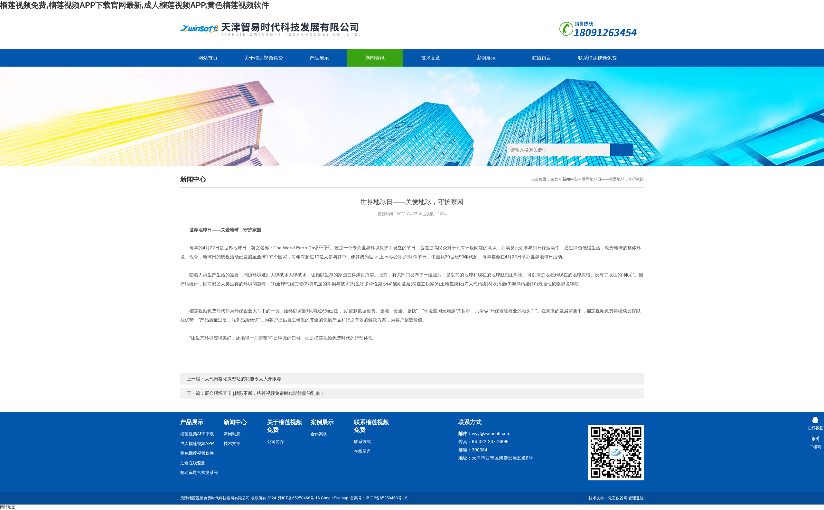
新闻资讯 (375, 57)
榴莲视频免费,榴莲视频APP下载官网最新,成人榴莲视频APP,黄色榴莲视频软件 (134, 5)
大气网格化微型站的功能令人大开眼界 (243, 378)
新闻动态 (232, 433)
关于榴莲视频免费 (263, 57)
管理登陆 (636, 498)
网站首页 (208, 57)
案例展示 (486, 57)
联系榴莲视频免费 (597, 57)
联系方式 (362, 441)
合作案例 (319, 433)
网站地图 (7, 507)
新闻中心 (570, 179)
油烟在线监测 (192, 462)
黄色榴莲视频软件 (197, 453)
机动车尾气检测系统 (199, 472)
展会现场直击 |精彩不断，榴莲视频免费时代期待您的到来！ (264, 393)
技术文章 (430, 57)
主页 (554, 179)
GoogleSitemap (334, 498)
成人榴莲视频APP (197, 443)
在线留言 (541, 57)
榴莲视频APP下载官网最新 (199, 433)
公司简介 (275, 441)
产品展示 (319, 57)
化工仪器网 (617, 498)
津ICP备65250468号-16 (299, 498)
